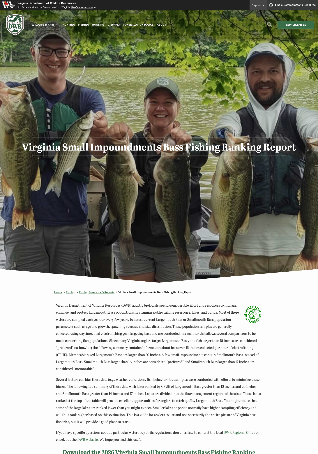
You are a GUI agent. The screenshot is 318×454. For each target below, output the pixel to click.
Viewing (114, 24)
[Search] (269, 25)
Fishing (83, 24)
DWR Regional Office (239, 432)
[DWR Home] (15, 25)
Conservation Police (138, 24)
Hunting (68, 24)
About (161, 24)
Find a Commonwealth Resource (295, 4)
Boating (98, 24)
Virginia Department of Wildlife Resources (46, 3)
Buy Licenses (296, 24)
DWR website (87, 439)
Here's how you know (82, 7)
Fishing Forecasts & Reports (96, 292)
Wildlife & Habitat (45, 24)
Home (58, 292)
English (258, 5)
